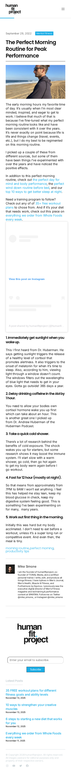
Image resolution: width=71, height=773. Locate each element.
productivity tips (17, 551)
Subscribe (35, 669)
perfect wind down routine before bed (35, 186)
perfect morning (42, 548)
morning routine (17, 548)
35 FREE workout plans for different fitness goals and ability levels (31, 692)
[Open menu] (63, 9)
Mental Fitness (44, 33)
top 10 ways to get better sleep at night (34, 192)
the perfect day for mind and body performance (32, 182)
